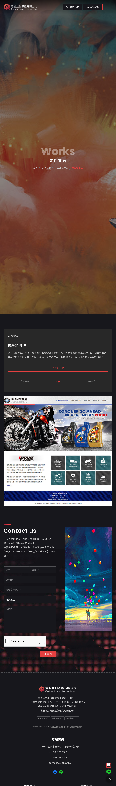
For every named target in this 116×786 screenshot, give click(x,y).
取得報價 (94, 7)
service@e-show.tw (59, 763)
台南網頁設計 (43, 718)
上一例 (25, 381)
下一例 (90, 381)
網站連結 (59, 368)
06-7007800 (59, 752)
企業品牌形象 (61, 168)
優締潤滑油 (77, 168)
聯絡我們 (74, 7)
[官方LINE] (108, 772)
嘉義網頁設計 (72, 718)
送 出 (46, 653)
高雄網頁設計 (57, 718)
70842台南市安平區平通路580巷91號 (59, 746)
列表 (58, 381)
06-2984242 (60, 757)
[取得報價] (108, 766)
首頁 (35, 168)
